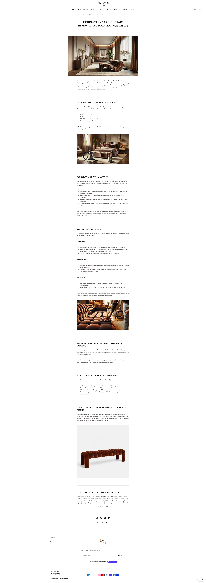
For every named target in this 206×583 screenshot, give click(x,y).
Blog (79, 9)
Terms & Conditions (55, 571)
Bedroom (99, 9)
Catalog (117, 9)
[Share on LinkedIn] (105, 518)
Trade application (101, 565)
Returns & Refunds (55, 573)
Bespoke (131, 9)
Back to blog (104, 522)
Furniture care (103, 506)
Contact (124, 9)
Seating (85, 9)
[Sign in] (195, 9)
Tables (92, 9)
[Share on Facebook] (109, 518)
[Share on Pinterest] (101, 518)
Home (74, 9)
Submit (120, 555)
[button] (191, 9)
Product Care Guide (55, 574)
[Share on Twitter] (97, 518)
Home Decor (108, 9)
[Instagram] (50, 541)
